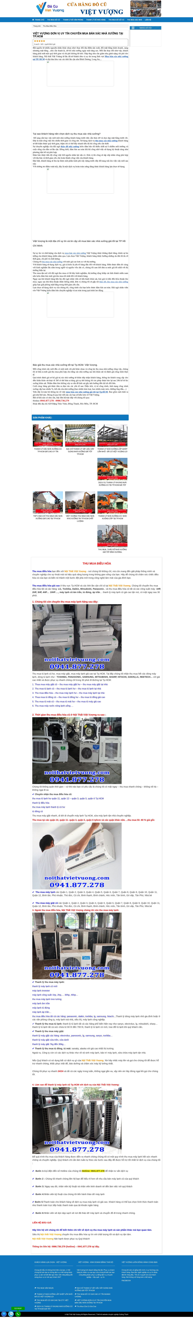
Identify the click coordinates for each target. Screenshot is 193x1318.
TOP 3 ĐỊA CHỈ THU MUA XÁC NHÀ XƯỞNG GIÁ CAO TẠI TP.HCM (47, 517)
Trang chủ (39, 20)
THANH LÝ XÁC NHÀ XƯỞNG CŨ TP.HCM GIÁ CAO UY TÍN (48, 450)
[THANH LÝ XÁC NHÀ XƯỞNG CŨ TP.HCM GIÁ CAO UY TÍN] (47, 435)
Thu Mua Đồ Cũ (53, 20)
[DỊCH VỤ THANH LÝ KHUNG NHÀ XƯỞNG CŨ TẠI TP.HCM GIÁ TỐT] (112, 469)
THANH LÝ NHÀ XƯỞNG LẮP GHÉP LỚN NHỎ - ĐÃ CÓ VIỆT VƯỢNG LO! (112, 450)
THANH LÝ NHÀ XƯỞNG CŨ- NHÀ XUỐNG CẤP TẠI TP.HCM (112, 517)
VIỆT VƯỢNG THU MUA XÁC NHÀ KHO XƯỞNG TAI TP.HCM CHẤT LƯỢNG (80, 518)
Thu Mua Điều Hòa (49, 26)
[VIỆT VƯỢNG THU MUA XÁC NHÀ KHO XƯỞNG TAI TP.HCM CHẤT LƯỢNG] (80, 502)
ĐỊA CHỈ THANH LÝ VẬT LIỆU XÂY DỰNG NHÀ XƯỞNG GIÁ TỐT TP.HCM (80, 451)
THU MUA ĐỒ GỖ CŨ (116, 20)
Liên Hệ (148, 20)
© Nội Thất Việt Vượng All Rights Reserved (80, 1314)
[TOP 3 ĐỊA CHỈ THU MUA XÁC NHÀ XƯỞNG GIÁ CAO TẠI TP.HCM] (47, 502)
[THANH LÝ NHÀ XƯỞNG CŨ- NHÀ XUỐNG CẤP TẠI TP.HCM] (112, 502)
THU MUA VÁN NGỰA (45, 1288)
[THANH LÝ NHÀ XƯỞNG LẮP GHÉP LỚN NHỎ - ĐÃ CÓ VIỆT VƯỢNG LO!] (112, 435)
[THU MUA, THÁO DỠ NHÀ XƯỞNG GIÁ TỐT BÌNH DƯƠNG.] (112, 536)
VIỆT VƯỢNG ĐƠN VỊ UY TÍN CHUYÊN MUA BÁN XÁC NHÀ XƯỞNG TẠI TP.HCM (93, 1301)
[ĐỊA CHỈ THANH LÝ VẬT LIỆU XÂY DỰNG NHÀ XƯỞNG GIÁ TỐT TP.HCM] (80, 435)
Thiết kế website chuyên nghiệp (107, 1314)
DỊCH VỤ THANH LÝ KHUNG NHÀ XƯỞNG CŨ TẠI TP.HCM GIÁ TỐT (112, 483)
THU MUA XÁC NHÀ (134, 20)
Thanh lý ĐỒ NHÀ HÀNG (96, 20)
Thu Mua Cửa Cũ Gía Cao (86, 1306)
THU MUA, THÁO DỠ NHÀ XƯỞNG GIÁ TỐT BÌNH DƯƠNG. (112, 550)
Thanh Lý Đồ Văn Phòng (73, 20)
